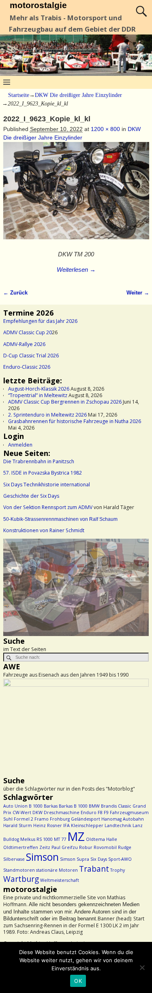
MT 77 (60, 839)
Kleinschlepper (87, 825)
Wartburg (21, 879)
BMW (94, 806)
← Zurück (15, 293)
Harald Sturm (17, 825)
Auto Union (15, 806)
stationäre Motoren (57, 870)
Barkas (51, 806)
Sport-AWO (120, 859)
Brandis (109, 806)
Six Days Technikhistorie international (46, 484)
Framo (41, 819)
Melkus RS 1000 (36, 839)
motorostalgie (38, 5)
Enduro (88, 812)
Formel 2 (23, 819)
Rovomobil (105, 847)
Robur (85, 847)
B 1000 (36, 806)
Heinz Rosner (47, 825)
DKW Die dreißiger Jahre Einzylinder (78, 95)
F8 (100, 812)
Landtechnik (118, 825)
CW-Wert (22, 812)
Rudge (124, 847)
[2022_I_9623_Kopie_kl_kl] (76, 195)
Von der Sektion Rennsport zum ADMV (47, 507)
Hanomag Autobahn (122, 819)
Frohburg (60, 819)
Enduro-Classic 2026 (26, 366)
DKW (37, 812)
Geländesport (85, 819)
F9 (106, 812)
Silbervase (14, 859)
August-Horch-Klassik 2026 (38, 388)
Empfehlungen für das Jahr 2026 (40, 321)
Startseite (18, 95)
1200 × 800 (105, 129)
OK (78, 981)
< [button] (13, 585)
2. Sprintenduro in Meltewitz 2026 (47, 414)
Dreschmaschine (61, 812)
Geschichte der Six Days (31, 495)
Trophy (117, 870)
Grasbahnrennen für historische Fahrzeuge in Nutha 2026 (74, 421)
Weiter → (137, 293)
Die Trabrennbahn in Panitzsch (38, 461)
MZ (76, 836)
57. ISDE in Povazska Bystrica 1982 (42, 472)
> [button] (139, 585)
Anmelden (20, 444)
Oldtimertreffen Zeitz (26, 847)
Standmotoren (19, 870)
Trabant (94, 869)
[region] (76, 587)
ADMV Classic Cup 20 (27, 332)
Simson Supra (74, 859)
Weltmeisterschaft (59, 880)
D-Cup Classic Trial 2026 (31, 355)
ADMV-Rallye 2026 (24, 344)
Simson (42, 857)
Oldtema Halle (101, 839)
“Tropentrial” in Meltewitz (37, 395)
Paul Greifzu (64, 847)
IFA (66, 825)
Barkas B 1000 (73, 806)
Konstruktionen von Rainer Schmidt (43, 530)
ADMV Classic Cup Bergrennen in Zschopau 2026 (65, 401)
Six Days (98, 859)
